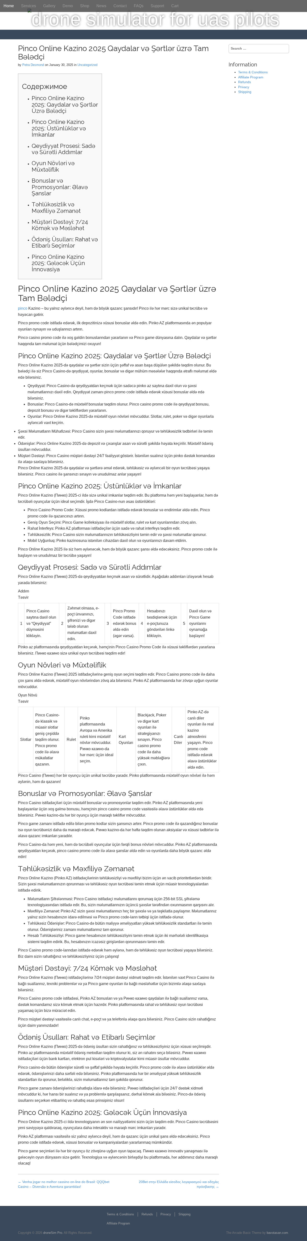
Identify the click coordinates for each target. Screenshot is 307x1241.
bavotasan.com (277, 1233)
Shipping (244, 92)
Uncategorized (87, 65)
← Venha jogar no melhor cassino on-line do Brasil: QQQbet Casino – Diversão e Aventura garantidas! (63, 1184)
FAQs (138, 6)
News (101, 6)
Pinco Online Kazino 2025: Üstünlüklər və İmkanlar (59, 128)
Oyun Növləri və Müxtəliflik (53, 166)
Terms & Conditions (253, 72)
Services (28, 6)
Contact (120, 6)
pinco (22, 308)
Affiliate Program (250, 77)
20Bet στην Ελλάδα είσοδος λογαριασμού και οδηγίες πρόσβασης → (179, 1184)
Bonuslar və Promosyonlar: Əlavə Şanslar (60, 187)
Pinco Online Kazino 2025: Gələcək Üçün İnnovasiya (58, 263)
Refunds (244, 82)
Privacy (243, 87)
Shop (84, 6)
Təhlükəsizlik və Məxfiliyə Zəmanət (56, 207)
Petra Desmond (33, 65)
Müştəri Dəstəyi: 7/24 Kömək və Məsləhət (60, 225)
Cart (174, 6)
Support (157, 6)
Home (9, 6)
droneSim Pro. (53, 1233)
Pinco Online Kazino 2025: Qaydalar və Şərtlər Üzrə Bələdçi (65, 104)
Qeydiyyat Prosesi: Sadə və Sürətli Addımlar (63, 149)
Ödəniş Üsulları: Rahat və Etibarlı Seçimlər (65, 242)
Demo (68, 6)
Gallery (49, 6)
